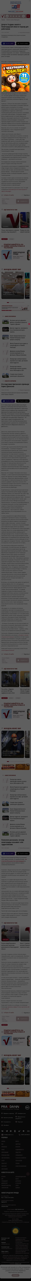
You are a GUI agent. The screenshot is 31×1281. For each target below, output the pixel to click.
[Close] (26, 66)
